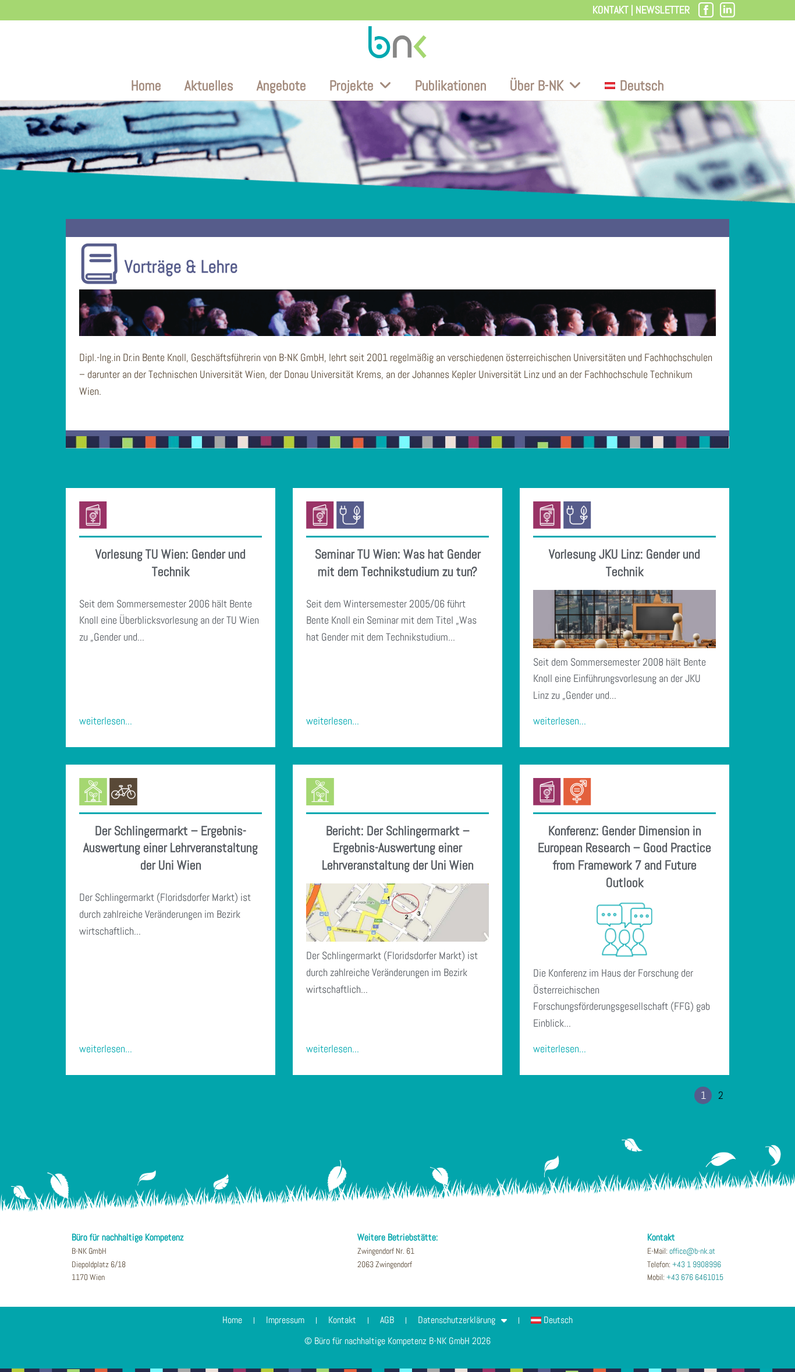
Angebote (281, 85)
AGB (387, 1320)
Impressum (285, 1320)
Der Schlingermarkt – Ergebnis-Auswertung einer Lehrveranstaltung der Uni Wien (170, 848)
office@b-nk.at (692, 1251)
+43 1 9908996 (696, 1264)
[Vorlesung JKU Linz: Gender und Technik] (624, 619)
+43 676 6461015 (694, 1277)
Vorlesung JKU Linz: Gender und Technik (624, 562)
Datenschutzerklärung (456, 1320)
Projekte (351, 85)
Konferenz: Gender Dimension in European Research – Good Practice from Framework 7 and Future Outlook (624, 856)
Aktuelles (208, 85)
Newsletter (663, 9)
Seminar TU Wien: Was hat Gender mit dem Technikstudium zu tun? (398, 562)
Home (146, 85)
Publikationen (451, 85)
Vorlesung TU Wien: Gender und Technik (170, 562)
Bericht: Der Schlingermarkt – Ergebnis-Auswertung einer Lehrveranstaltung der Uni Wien (398, 848)
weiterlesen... (105, 720)
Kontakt (610, 9)
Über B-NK (536, 85)
